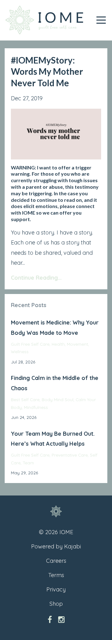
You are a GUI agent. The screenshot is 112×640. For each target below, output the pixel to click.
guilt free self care (30, 344)
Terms (56, 575)
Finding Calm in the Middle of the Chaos (54, 382)
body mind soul (57, 399)
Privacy (56, 589)
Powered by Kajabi (56, 546)
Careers (56, 560)
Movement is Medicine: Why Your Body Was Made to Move (55, 327)
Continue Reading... (36, 277)
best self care (25, 399)
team (28, 462)
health (58, 344)
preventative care (70, 454)
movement (77, 344)
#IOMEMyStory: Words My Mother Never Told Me (47, 71)
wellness (20, 351)
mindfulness (36, 407)
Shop (56, 603)
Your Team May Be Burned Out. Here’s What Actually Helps (53, 438)
